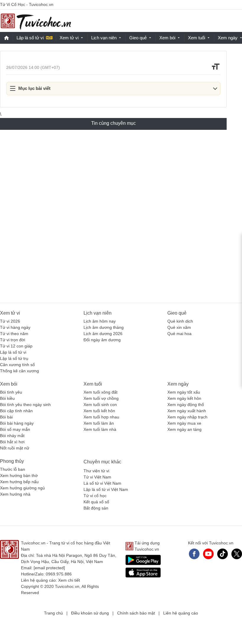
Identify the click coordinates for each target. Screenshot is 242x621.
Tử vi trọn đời (12, 339)
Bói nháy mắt (12, 435)
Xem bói (167, 37)
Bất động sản (96, 508)
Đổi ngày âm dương (102, 339)
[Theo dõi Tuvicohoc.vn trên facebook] (194, 554)
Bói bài (6, 417)
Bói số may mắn (15, 429)
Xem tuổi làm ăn (99, 423)
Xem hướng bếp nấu (19, 481)
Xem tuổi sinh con (100, 404)
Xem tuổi (196, 37)
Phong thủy (12, 461)
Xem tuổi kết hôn (99, 410)
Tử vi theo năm (14, 333)
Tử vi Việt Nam (97, 477)
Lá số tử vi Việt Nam (102, 483)
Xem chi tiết (69, 580)
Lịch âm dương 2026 (103, 333)
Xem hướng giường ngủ (22, 488)
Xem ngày (178, 383)
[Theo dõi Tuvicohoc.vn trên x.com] (236, 554)
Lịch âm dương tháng (104, 327)
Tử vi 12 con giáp (16, 346)
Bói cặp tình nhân (16, 410)
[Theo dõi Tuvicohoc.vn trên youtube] (208, 554)
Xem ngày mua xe (184, 423)
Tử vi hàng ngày (15, 327)
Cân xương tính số (17, 364)
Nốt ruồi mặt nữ (14, 448)
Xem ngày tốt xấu (183, 392)
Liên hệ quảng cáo (180, 613)
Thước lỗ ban (12, 469)
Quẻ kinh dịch (180, 321)
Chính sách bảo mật (136, 613)
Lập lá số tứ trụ (14, 358)
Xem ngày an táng (184, 429)
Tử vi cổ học (95, 495)
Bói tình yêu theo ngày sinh (25, 404)
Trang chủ (53, 613)
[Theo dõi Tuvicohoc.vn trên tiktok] (222, 554)
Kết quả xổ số (96, 501)
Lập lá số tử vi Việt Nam (106, 489)
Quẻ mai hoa (179, 333)
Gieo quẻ (138, 37)
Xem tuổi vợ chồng (101, 398)
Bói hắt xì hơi (12, 441)
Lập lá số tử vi (30, 37)
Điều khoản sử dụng (90, 613)
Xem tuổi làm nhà (100, 429)
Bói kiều (7, 398)
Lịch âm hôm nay (100, 321)
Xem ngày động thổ (185, 404)
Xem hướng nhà (15, 494)
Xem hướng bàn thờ (19, 475)
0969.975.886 (59, 574)
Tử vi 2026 (10, 321)
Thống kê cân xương (19, 370)
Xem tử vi (69, 37)
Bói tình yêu (11, 392)
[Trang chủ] (35, 20)
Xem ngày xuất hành (186, 410)
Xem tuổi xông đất (100, 392)
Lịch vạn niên (104, 37)
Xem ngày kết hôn (184, 398)
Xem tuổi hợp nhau (101, 417)
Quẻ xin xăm (179, 327)
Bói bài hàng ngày (17, 423)
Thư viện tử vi (96, 470)
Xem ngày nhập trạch (187, 417)
